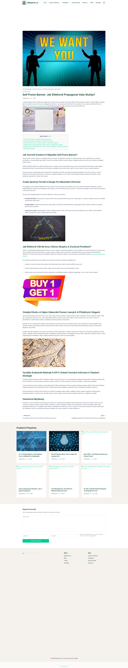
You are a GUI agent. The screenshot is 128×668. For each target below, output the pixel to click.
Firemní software (93, 555)
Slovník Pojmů (76, 2)
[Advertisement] (64, 15)
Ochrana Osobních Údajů (70, 658)
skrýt (49, 136)
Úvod (45, 2)
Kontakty (98, 2)
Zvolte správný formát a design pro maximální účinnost (38, 141)
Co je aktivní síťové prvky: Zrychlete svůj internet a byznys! (39, 417)
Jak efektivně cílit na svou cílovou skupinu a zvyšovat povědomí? (40, 143)
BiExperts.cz (27, 98)
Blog (65, 558)
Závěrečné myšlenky (29, 148)
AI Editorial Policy (64, 666)
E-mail (53, 536)
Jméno (25, 536)
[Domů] (23, 89)
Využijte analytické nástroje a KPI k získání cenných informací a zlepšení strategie (45, 146)
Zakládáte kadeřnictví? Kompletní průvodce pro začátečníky (88, 417)
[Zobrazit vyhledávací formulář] (104, 2)
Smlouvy (84, 2)
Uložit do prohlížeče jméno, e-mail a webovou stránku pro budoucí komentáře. (91, 535)
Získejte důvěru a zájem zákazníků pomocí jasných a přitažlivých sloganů (43, 144)
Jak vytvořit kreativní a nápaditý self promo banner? (37, 139)
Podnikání (91, 558)
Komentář (26, 516)
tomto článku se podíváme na (37, 106)
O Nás (91, 2)
